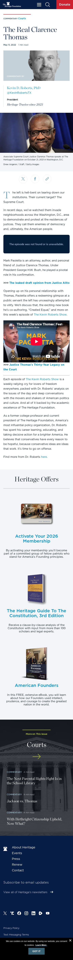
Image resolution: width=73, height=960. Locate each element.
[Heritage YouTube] (48, 913)
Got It (36, 951)
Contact (18, 870)
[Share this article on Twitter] (23, 179)
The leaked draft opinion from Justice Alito (39, 282)
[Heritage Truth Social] (12, 913)
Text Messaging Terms (16, 934)
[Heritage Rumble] (40, 913)
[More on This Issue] (36, 756)
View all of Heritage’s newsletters (25, 892)
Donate (64, 4)
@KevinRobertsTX (19, 92)
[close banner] (70, 940)
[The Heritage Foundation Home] (12, 4)
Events (17, 853)
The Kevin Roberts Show (50, 314)
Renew (17, 864)
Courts (22, 18)
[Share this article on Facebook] (35, 179)
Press (16, 859)
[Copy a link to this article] (47, 179)
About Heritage (23, 847)
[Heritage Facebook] (19, 913)
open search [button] (47, 4)
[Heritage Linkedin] (33, 913)
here (44, 456)
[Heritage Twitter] (5, 913)
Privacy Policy (11, 928)
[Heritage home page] (5, 849)
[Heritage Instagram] (26, 913)
